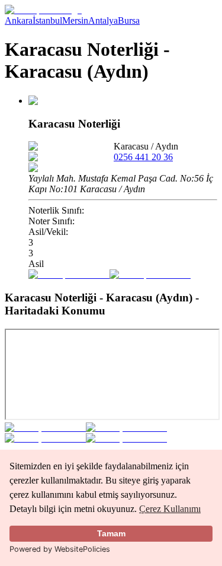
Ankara (19, 20)
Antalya (103, 20)
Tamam (111, 533)
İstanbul (47, 20)
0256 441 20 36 (143, 157)
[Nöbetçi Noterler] (43, 10)
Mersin (75, 20)
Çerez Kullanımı (170, 509)
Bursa (129, 20)
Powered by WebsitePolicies (59, 549)
